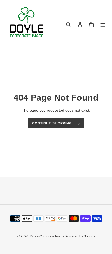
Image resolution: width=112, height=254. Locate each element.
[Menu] (102, 24)
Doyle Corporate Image (47, 236)
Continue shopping (52, 123)
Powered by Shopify (80, 236)
